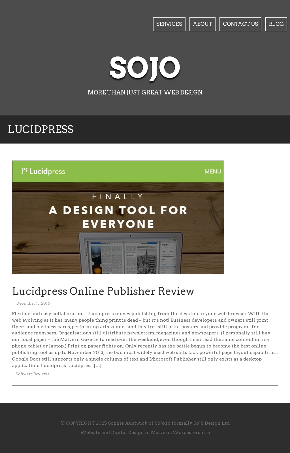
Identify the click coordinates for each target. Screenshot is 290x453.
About (202, 24)
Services (169, 24)
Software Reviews (32, 374)
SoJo (145, 68)
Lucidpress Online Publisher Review (103, 291)
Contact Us (240, 24)
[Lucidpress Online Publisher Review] (118, 218)
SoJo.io (162, 423)
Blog (276, 24)
